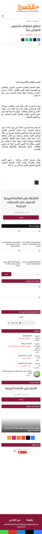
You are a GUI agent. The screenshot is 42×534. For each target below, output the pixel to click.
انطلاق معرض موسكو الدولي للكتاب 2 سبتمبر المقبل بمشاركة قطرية (11, 244)
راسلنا (29, 520)
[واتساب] (26, 39)
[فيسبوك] (38, 39)
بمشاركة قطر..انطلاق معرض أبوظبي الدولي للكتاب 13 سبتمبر (11, 263)
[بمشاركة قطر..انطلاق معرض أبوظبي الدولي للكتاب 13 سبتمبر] (11, 254)
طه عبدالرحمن (25, 366)
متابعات (28, 21)
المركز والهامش (27, 335)
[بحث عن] (39, 15)
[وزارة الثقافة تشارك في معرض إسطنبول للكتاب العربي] (31, 254)
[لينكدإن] (30, 39)
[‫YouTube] (23, 438)
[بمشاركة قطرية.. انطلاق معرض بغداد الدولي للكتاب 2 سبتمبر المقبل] (31, 235)
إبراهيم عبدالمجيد (24, 338)
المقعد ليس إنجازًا (26, 343)
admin (28, 375)
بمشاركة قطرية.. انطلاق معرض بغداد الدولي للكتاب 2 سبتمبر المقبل (31, 244)
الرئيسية (35, 21)
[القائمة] (3, 15)
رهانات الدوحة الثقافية (25, 363)
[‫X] (34, 39)
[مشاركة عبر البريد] (22, 39)
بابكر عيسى (26, 358)
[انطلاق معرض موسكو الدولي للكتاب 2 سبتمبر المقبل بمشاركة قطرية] (11, 235)
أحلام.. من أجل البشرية (25, 355)
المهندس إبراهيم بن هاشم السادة (19, 346)
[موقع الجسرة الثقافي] (27, 7)
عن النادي (15, 520)
